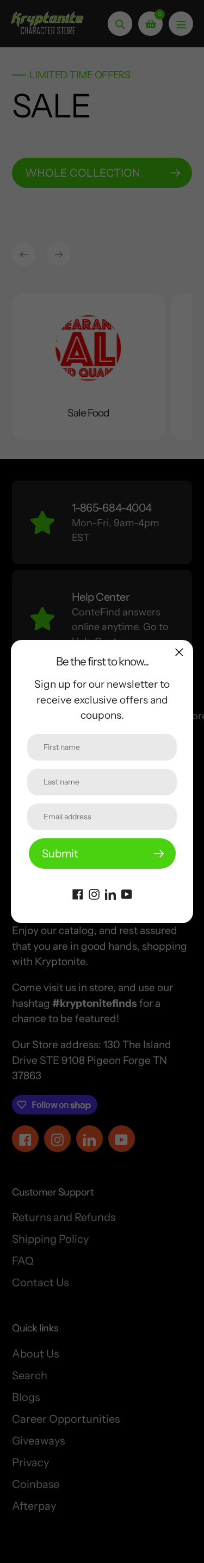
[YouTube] (126, 893)
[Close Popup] (179, 652)
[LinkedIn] (110, 893)
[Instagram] (94, 893)
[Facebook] (77, 893)
